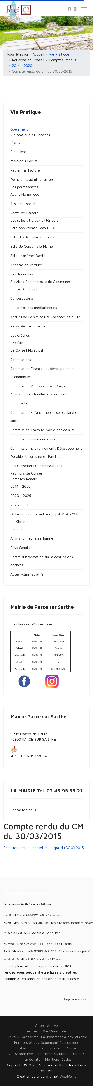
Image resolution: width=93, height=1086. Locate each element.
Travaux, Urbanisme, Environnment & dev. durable (46, 1037)
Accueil (32, 1031)
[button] (30, 135)
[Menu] (84, 9)
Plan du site (30, 1059)
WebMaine (68, 1076)
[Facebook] (69, 9)
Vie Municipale (54, 1031)
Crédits (79, 1054)
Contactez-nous (23, 810)
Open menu (19, 129)
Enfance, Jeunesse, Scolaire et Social (47, 1048)
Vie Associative (20, 1054)
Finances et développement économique (46, 1042)
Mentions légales (58, 1059)
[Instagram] (75, 9)
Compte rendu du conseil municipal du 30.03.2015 (43, 848)
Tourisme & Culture (53, 1054)
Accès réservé (46, 1025)
